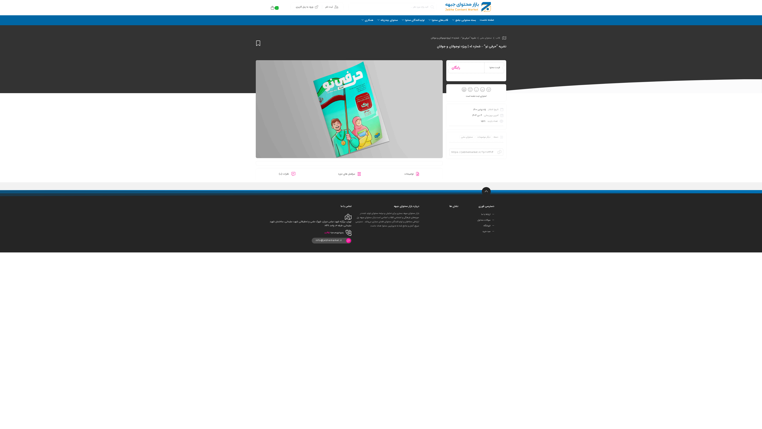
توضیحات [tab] (409, 174)
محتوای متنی (486, 38)
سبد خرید (486, 231)
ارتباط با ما (486, 214)
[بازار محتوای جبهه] (467, 6)
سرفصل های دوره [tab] (347, 174)
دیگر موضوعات (483, 137)
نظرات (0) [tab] (284, 174)
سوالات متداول (484, 220)
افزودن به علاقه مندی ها (258, 43)
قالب (498, 38)
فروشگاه (487, 226)
